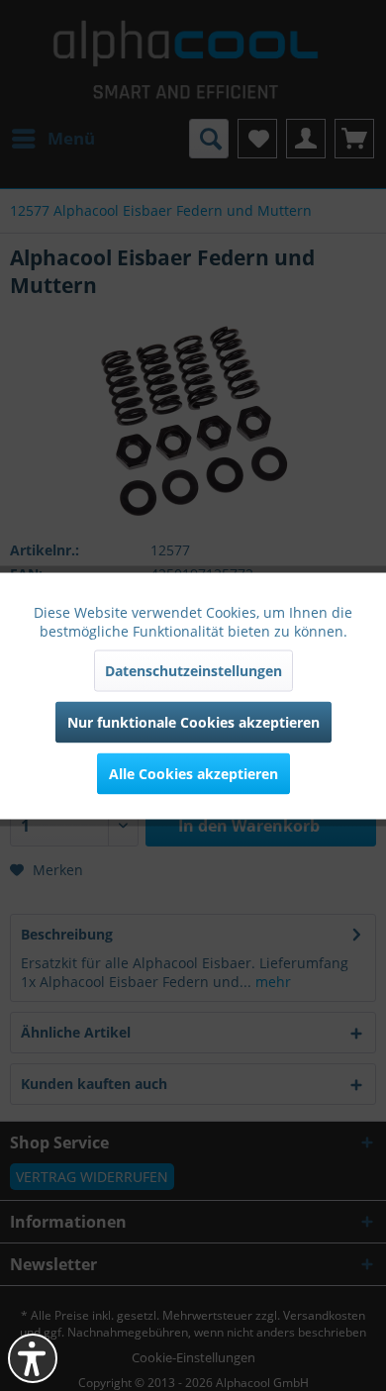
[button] (32, 1358)
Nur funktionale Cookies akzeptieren (193, 721)
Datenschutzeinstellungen (193, 669)
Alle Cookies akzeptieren (193, 772)
